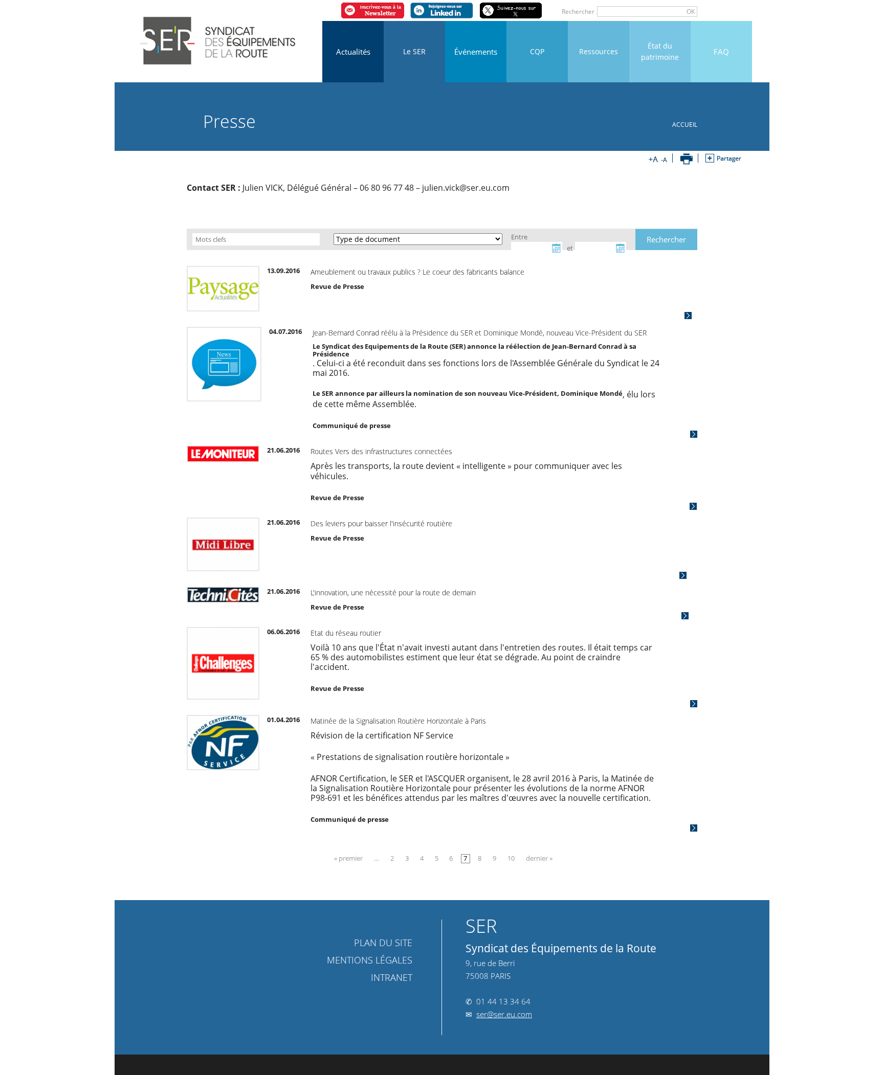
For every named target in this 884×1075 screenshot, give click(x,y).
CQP (537, 51)
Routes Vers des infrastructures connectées (345, 435)
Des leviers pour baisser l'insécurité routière (345, 497)
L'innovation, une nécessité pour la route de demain (356, 566)
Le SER (414, 51)
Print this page (686, 159)
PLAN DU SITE (383, 916)
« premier (348, 832)
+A (653, 159)
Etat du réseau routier (309, 607)
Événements (475, 52)
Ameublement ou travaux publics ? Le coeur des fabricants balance (381, 272)
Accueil (721, 124)
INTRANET (389, 952)
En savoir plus (721, 315)
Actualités (353, 52)
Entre (528, 239)
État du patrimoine (660, 51)
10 (511, 832)
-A (662, 159)
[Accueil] (219, 37)
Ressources (598, 51)
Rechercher (614, 11)
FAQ (721, 52)
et (597, 239)
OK (727, 11)
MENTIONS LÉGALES (369, 934)
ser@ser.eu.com (504, 988)
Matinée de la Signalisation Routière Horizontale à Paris (362, 695)
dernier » (539, 832)
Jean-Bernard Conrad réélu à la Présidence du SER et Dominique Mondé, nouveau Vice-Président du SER (443, 333)
